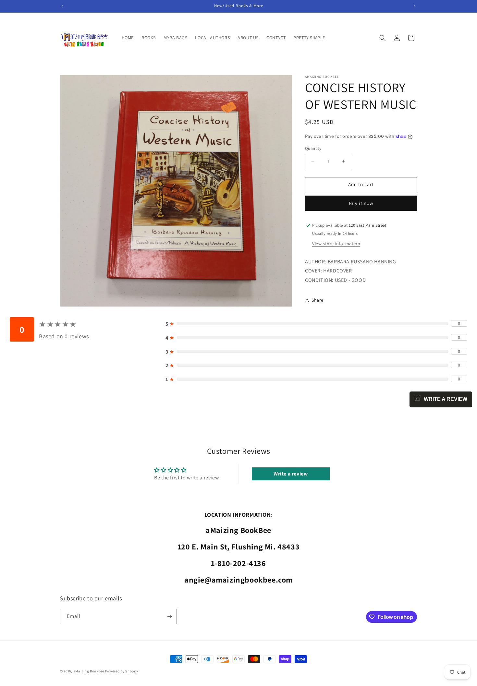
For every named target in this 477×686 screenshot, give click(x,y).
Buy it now (361, 203)
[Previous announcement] (62, 6)
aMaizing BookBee (88, 671)
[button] (382, 38)
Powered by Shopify (122, 671)
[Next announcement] (415, 6)
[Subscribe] (169, 616)
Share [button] (318, 300)
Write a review (291, 473)
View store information (336, 244)
